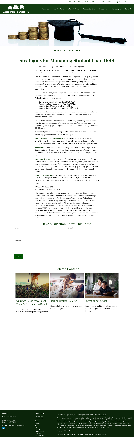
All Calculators (39, 435)
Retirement (39, 417)
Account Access (124, 2)
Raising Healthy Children (63, 300)
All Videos (38, 433)
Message (17, 240)
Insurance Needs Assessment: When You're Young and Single (31, 302)
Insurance (38, 423)
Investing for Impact (96, 300)
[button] (45, 9)
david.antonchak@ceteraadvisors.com (14, 425)
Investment (39, 419)
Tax (36, 425)
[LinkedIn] (3, 428)
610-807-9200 (106, 2)
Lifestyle (37, 429)
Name (16, 228)
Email (70, 228)
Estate (37, 421)
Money (37, 427)
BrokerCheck (102, 415)
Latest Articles (39, 431)
